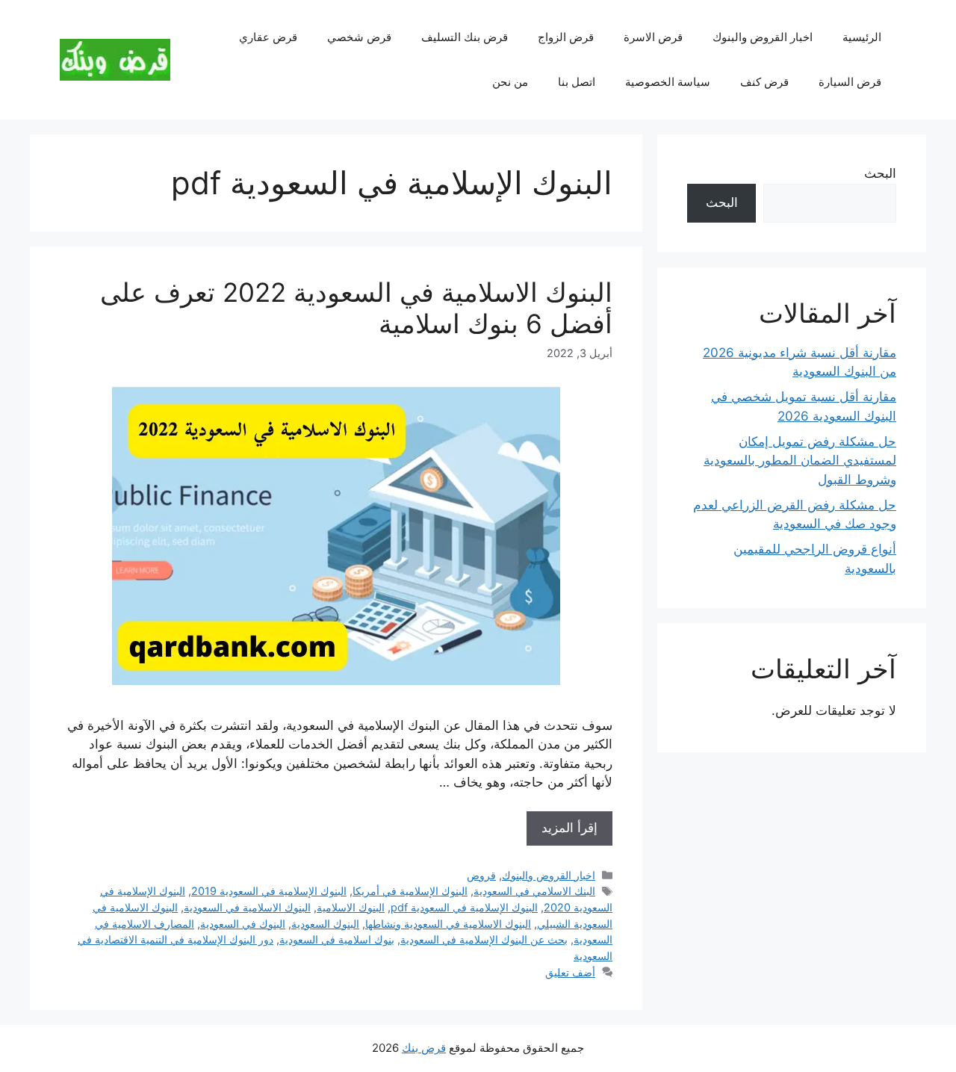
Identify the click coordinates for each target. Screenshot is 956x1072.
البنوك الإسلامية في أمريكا (410, 890)
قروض (481, 875)
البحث (880, 173)
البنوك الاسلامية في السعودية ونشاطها (448, 923)
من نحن (510, 82)
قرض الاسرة (653, 37)
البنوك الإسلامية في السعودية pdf (464, 907)
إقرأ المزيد (569, 827)
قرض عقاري (268, 37)
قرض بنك (424, 1048)
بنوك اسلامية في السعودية (336, 939)
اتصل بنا (576, 82)
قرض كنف (764, 82)
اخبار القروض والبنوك (763, 37)
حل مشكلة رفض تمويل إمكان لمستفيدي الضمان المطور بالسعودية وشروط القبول (800, 460)
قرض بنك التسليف (464, 37)
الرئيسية (861, 37)
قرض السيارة (850, 82)
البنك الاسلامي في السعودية (534, 890)
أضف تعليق (570, 972)
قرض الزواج (566, 37)
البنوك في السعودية (242, 923)
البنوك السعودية (325, 923)
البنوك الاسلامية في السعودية (247, 907)
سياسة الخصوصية (667, 82)
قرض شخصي (359, 37)
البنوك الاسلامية (351, 907)
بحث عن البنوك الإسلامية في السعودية (484, 939)
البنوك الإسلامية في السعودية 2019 (269, 890)
